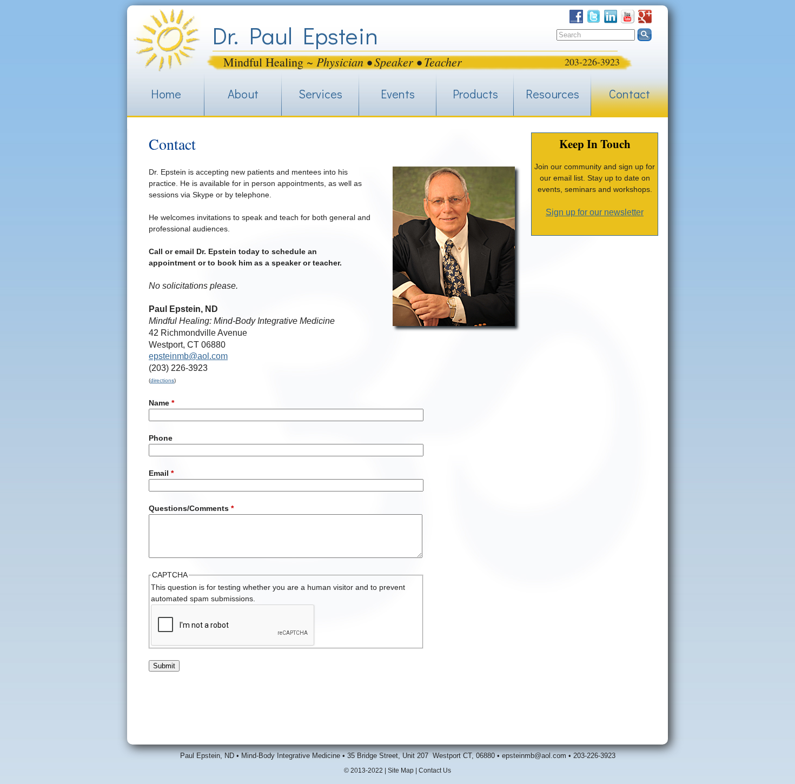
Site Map (401, 770)
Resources (552, 94)
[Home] (166, 40)
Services (320, 94)
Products (475, 94)
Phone (161, 438)
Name (161, 402)
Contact (629, 94)
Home (166, 94)
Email (161, 473)
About (243, 94)
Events (398, 94)
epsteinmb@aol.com (188, 356)
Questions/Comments (191, 508)
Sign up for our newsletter (595, 212)
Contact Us (435, 770)
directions (162, 380)
